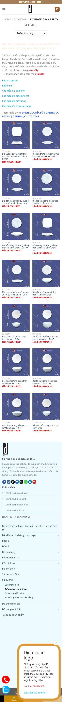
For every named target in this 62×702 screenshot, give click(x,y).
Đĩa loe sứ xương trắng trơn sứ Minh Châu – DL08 (45, 202)
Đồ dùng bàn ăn (11, 603)
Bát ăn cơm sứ (10, 80)
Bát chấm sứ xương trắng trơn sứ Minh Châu (14, 337)
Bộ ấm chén (8, 568)
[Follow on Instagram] (9, 482)
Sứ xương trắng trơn (16, 589)
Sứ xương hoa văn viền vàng (19, 597)
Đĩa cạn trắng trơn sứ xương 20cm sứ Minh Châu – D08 (15, 293)
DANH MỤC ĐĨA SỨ (32, 112)
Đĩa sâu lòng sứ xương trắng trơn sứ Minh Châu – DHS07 (15, 246)
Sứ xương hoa (12, 584)
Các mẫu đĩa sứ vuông (14, 101)
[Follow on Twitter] (17, 482)
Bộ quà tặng (8, 552)
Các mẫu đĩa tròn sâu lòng (16, 106)
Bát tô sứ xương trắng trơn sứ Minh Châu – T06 (14, 426)
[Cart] (57, 9)
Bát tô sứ (7, 85)
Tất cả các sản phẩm (13, 614)
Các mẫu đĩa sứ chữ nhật (15, 95)
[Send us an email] (21, 482)
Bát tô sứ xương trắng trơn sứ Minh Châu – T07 (44, 382)
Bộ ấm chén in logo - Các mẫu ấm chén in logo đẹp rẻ (29, 527)
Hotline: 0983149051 (31, 2)
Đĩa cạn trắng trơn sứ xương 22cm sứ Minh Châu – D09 (15, 202)
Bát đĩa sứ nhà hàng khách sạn (19, 535)
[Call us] (26, 482)
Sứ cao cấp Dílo (10, 574)
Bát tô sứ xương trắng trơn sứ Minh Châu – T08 (14, 382)
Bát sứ (5, 540)
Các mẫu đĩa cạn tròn (13, 90)
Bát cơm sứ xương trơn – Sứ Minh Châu (45, 426)
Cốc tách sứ (8, 563)
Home (7, 19)
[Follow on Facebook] (4, 482)
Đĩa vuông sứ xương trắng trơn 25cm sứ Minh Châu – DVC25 (14, 156)
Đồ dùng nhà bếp (11, 609)
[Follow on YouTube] (34, 482)
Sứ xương (20, 19)
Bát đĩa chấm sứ (11, 557)
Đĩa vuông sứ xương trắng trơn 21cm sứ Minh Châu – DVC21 (44, 248)
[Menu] (4, 9)
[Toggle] (59, 535)
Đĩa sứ (5, 546)
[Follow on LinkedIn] (30, 482)
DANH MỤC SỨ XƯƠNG (26, 116)
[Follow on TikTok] (13, 482)
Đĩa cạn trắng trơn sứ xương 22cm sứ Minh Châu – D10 (45, 155)
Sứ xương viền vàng (15, 593)
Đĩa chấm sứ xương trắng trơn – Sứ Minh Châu (44, 293)
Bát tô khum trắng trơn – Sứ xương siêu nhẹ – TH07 (45, 337)
